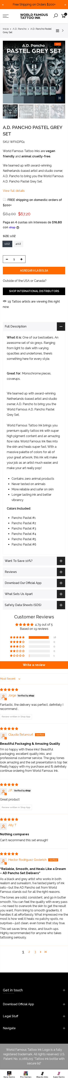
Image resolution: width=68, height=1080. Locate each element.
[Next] (60, 72)
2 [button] (29, 952)
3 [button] (35, 952)
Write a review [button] (34, 665)
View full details (14, 191)
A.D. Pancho (19, 28)
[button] (17, 637)
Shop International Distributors (34, 291)
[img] (9, 689)
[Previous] (8, 72)
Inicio (6, 28)
